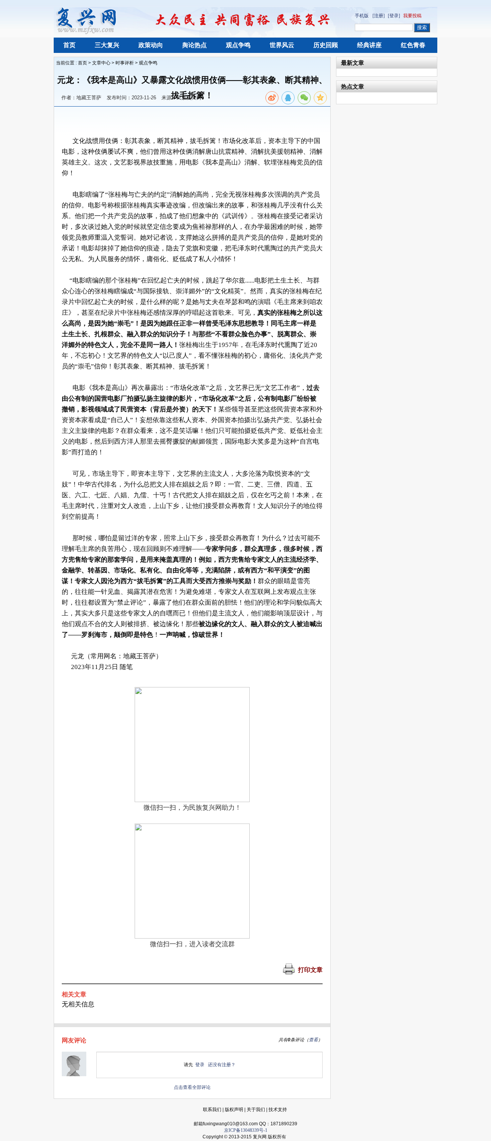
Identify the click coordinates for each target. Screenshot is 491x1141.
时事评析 (124, 63)
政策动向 (150, 45)
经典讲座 (369, 45)
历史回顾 (325, 45)
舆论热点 (194, 45)
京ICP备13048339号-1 (245, 1130)
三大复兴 (107, 45)
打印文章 (310, 970)
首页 (69, 45)
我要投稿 (412, 15)
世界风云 (282, 45)
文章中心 (101, 63)
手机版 (362, 15)
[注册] (378, 15)
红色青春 (413, 45)
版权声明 (234, 1109)
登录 (199, 1064)
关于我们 (256, 1109)
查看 (313, 1039)
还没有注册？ (222, 1064)
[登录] (394, 15)
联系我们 (212, 1109)
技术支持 (278, 1109)
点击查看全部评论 (192, 1087)
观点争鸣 (238, 45)
